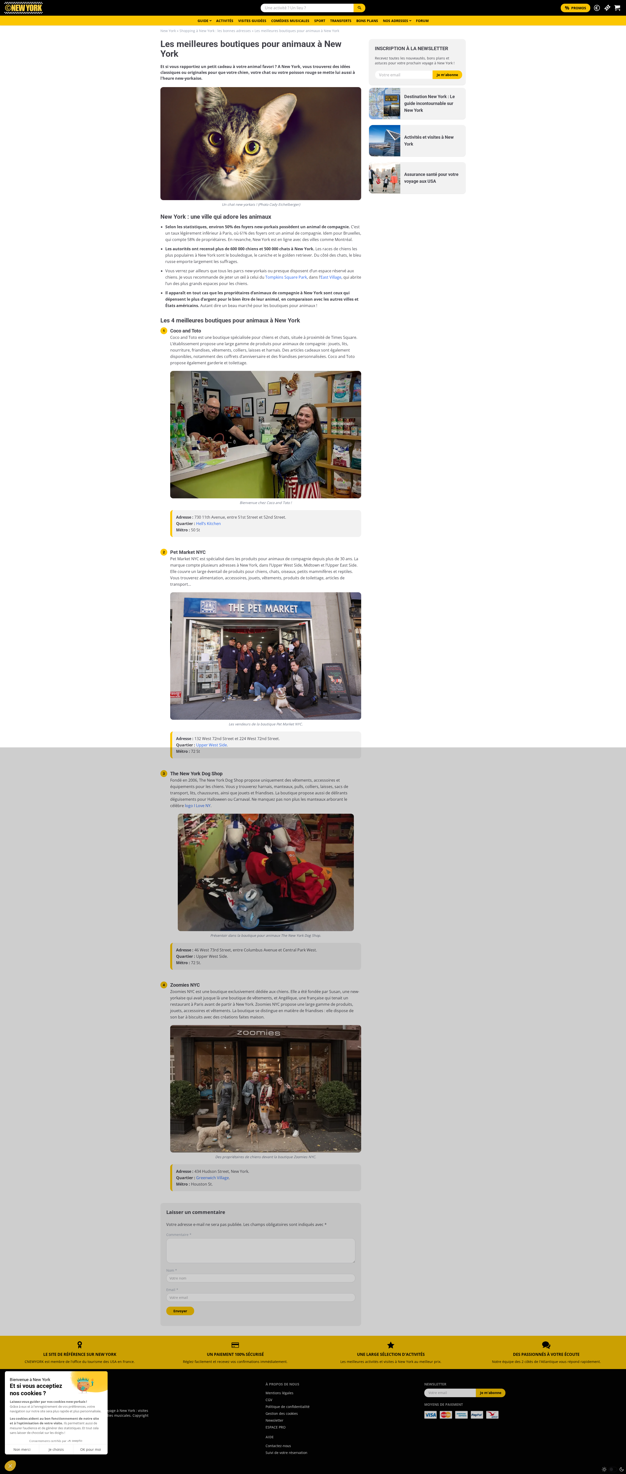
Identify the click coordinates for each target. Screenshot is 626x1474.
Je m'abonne (447, 74)
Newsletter (274, 1420)
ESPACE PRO (276, 1427)
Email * (172, 1289)
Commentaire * (178, 1234)
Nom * (171, 1270)
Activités (224, 20)
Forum (422, 20)
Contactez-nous (278, 1445)
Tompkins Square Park (286, 277)
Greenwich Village (212, 1177)
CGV (269, 1399)
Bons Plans (367, 20)
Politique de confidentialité (288, 1406)
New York (168, 30)
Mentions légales (279, 1393)
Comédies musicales (290, 20)
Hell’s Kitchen (208, 523)
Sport (319, 20)
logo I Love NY (198, 805)
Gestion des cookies (282, 1413)
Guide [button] (203, 20)
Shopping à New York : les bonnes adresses (215, 30)
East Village (331, 277)
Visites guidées (252, 20)
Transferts (340, 20)
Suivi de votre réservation (286, 1452)
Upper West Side (211, 745)
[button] (597, 8)
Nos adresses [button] (395, 20)
